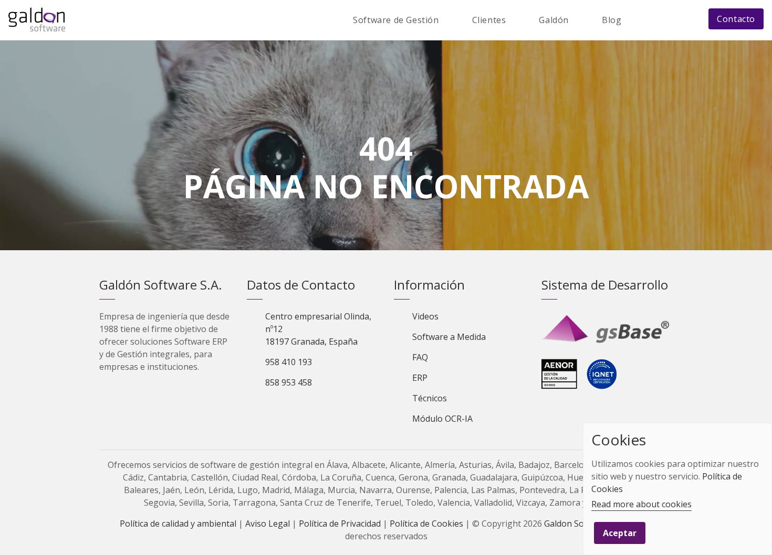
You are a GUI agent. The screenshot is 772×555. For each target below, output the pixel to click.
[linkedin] (292, 409)
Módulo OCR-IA (442, 418)
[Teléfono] (689, 20)
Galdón (554, 20)
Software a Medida (449, 337)
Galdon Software (577, 523)
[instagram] (327, 409)
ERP (419, 377)
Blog (611, 20)
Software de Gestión (396, 20)
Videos (425, 316)
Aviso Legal (267, 523)
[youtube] (310, 409)
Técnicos (429, 398)
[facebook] (274, 409)
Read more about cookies (641, 504)
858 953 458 (288, 382)
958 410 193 (288, 362)
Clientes (489, 20)
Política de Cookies (426, 523)
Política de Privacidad (340, 523)
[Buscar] (641, 20)
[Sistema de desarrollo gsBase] (607, 329)
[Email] (665, 20)
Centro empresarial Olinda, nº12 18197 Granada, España (318, 329)
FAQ (420, 357)
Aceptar (620, 533)
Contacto (736, 19)
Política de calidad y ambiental (178, 523)
